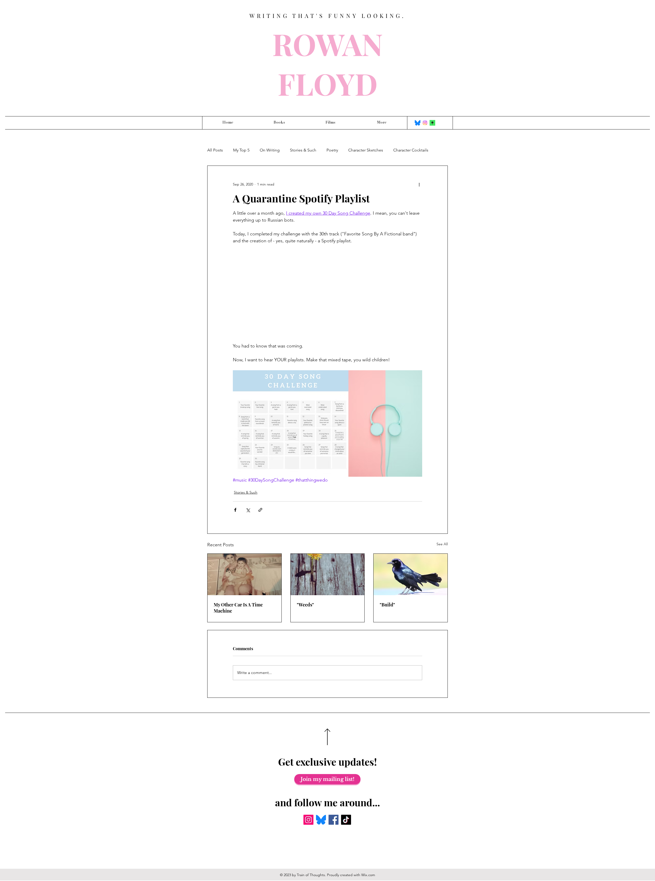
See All (442, 544)
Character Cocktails (410, 150)
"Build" (387, 605)
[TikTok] (346, 820)
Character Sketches (365, 150)
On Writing (270, 150)
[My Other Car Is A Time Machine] (244, 574)
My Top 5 (241, 150)
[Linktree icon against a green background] (432, 123)
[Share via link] (260, 509)
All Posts (215, 150)
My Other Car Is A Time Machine (238, 608)
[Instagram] (425, 123)
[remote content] (327, 293)
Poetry (332, 150)
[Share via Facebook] (235, 509)
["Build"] (410, 574)
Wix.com (368, 875)
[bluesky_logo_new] (417, 123)
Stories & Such (303, 150)
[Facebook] (334, 820)
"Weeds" (305, 605)
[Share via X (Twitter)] (247, 509)
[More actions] (419, 184)
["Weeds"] (328, 574)
